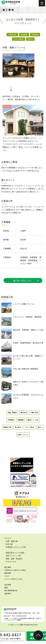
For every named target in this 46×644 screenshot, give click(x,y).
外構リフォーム (23, 434)
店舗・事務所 (12, 412)
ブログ (6, 576)
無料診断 (7, 573)
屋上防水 (18, 427)
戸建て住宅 (34, 412)
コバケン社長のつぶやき (13, 579)
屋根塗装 (21, 420)
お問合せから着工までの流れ (15, 570)
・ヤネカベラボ (10, 562)
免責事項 (7, 594)
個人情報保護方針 (11, 590)
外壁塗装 (11, 420)
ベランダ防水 (29, 427)
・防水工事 (8, 544)
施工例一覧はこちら (22, 280)
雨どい (40, 427)
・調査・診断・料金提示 (13, 559)
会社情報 (7, 585)
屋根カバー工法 (33, 420)
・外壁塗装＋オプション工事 (15, 547)
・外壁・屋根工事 (11, 541)
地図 (6, 588)
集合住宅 (24, 412)
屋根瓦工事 (7, 427)
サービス (7, 538)
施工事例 (7, 567)
